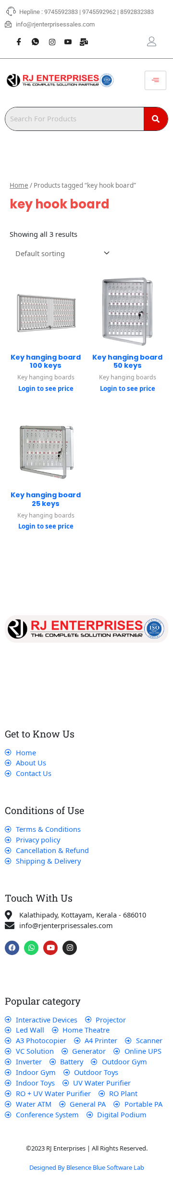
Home (19, 185)
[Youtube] (64, 36)
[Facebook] (15, 36)
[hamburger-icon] (155, 80)
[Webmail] (81, 36)
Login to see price (46, 388)
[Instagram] (48, 36)
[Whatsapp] (32, 36)
